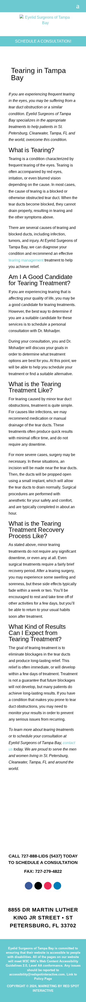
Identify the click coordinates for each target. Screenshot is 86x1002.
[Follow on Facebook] (28, 886)
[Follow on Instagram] (48, 886)
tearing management (26, 260)
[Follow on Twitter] (38, 886)
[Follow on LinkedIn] (57, 886)
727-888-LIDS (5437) (41, 856)
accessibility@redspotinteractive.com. (37, 974)
